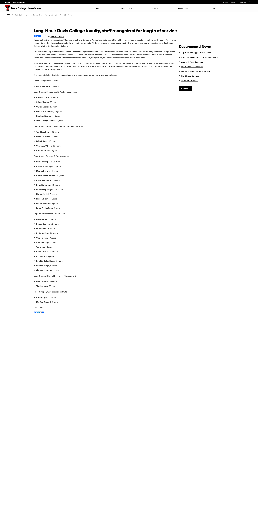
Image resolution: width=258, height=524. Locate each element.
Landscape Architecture (192, 66)
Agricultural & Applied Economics (196, 52)
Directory (226, 2)
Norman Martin (57, 36)
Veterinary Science (189, 80)
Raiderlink (234, 2)
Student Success (126, 8)
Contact (212, 8)
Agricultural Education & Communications (199, 57)
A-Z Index (243, 2)
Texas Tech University (15, 2)
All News (184, 88)
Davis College (19, 15)
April (71, 15)
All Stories (54, 15)
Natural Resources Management (195, 70)
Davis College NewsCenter (38, 15)
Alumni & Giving (183, 8)
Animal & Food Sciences (192, 61)
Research (155, 8)
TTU (8, 15)
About (98, 8)
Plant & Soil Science (190, 75)
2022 (64, 15)
